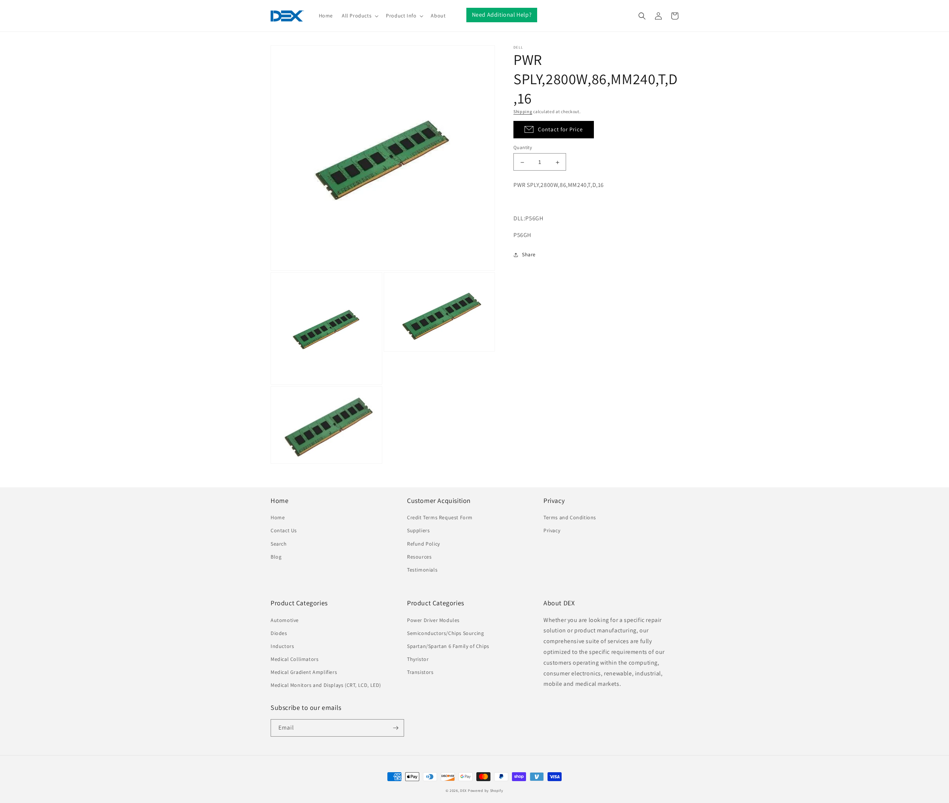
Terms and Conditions (569, 517)
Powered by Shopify (485, 790)
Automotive (285, 620)
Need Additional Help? (502, 15)
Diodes (279, 633)
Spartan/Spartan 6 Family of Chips (448, 646)
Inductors (282, 646)
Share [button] (529, 254)
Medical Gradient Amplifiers (304, 672)
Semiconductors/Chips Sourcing (445, 633)
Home (278, 517)
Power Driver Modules (433, 620)
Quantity (522, 148)
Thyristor (418, 659)
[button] (359, 15)
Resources (419, 556)
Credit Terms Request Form (440, 517)
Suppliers (418, 530)
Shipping (522, 111)
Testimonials (422, 569)
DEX (463, 790)
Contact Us (284, 530)
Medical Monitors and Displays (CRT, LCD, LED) (326, 685)
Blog (276, 556)
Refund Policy (423, 543)
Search (279, 543)
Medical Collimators (294, 659)
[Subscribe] (395, 728)
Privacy (551, 530)
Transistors (420, 672)
